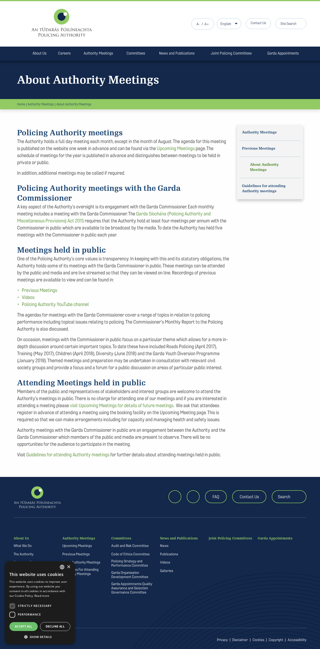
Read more (41, 596)
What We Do (23, 546)
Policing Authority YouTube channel (55, 304)
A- (198, 24)
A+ (207, 24)
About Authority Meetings (73, 104)
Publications (169, 554)
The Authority (23, 554)
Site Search (288, 23)
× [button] (68, 567)
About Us (40, 53)
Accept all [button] (23, 626)
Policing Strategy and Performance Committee (129, 563)
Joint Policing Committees (231, 53)
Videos (28, 297)
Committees (136, 53)
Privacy (222, 640)
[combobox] (62, 567)
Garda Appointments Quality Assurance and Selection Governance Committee (131, 588)
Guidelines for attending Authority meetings (67, 454)
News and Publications (177, 53)
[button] (39, 637)
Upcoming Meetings (176, 148)
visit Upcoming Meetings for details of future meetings (121, 405)
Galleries (166, 571)
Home (21, 104)
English (225, 24)
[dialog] (40, 602)
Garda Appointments (283, 53)
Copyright (276, 640)
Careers (64, 53)
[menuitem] (20, 54)
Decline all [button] (55, 626)
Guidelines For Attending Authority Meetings (80, 572)
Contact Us (258, 23)
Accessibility (297, 640)
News (164, 546)
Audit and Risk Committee (130, 546)
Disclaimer (240, 640)
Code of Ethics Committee (130, 554)
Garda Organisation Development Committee (129, 575)
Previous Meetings (39, 290)
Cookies (258, 640)
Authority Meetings (98, 53)
